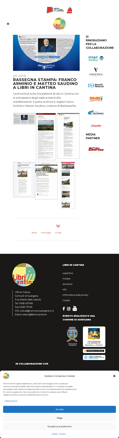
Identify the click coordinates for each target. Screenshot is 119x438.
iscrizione (68, 284)
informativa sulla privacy (75, 295)
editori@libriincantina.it (34, 314)
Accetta (59, 409)
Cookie (55, 433)
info (65, 289)
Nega (59, 418)
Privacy (62, 433)
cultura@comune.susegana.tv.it (37, 310)
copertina (68, 273)
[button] (114, 376)
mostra (66, 278)
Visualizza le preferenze (59, 426)
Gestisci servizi (11, 400)
